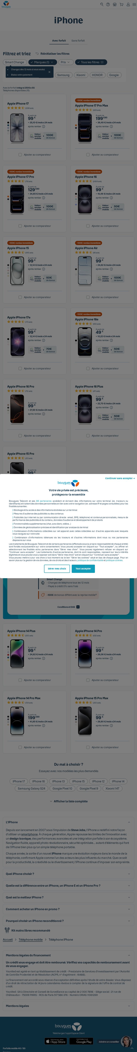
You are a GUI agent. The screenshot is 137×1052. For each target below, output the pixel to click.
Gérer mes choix (57, 568)
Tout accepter (83, 568)
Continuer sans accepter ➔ (120, 478)
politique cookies (114, 560)
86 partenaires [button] (44, 501)
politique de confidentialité (90, 560)
